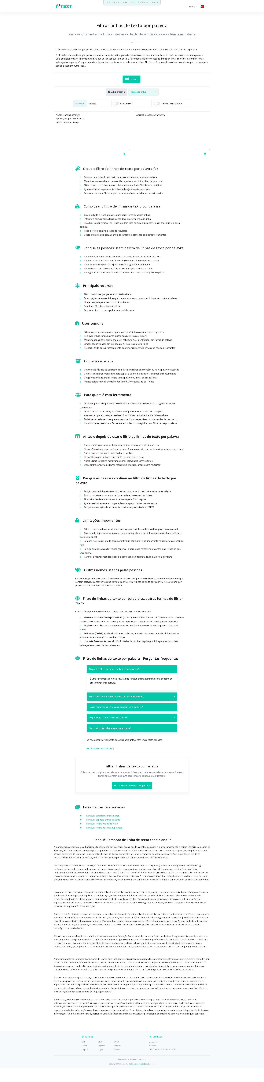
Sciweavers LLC (140, 1064)
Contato (152, 1045)
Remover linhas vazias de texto (102, 823)
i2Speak (85, 1049)
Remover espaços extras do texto (103, 819)
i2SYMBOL (144, 2)
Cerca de (153, 1042)
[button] (193, 6)
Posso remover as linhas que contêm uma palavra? (132, 706)
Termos (133, 1059)
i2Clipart (117, 1045)
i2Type (100, 1049)
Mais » (155, 2)
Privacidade (122, 1059)
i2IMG (116, 2)
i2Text (84, 1045)
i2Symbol (101, 1045)
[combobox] (143, 92)
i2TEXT (134, 2)
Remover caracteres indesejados (102, 815)
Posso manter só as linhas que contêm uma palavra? (132, 696)
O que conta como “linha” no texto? (132, 717)
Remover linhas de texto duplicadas (104, 827)
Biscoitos (143, 1059)
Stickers (117, 1049)
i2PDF (108, 2)
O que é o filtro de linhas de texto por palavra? (132, 669)
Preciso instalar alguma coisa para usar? (132, 728)
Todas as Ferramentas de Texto (162, 1049)
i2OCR (125, 2)
